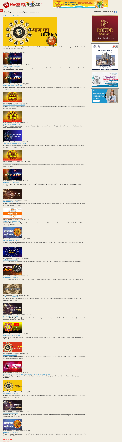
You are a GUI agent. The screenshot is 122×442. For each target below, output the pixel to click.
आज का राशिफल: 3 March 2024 (10, 201)
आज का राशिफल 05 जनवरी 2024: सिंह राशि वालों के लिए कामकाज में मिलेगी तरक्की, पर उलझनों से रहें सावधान (27, 374)
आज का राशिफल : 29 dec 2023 (10, 413)
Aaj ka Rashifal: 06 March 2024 (11, 163)
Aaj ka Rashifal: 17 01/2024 (10, 277)
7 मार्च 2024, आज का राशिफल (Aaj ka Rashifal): (14, 143)
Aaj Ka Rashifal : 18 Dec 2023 (11, 432)
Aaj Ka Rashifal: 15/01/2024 (10, 297)
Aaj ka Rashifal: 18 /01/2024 (10, 260)
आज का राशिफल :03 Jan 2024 (10, 393)
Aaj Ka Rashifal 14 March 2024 (11, 15)
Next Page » (6, 441)
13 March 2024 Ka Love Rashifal (11, 66)
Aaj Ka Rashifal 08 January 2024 (11, 335)
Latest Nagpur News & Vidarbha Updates (16, 12)
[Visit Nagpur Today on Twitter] (116, 12)
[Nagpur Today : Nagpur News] (22, 5)
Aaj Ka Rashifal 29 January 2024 (11, 221)
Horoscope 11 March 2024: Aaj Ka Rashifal (14, 105)
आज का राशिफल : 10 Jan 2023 (10, 316)
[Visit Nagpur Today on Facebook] (114, 12)
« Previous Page (7, 439)
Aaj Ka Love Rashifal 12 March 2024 (12, 85)
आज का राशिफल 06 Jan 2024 (10, 355)
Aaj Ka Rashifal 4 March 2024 (11, 182)
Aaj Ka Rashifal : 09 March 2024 (11, 124)
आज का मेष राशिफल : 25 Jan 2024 (11, 240)
